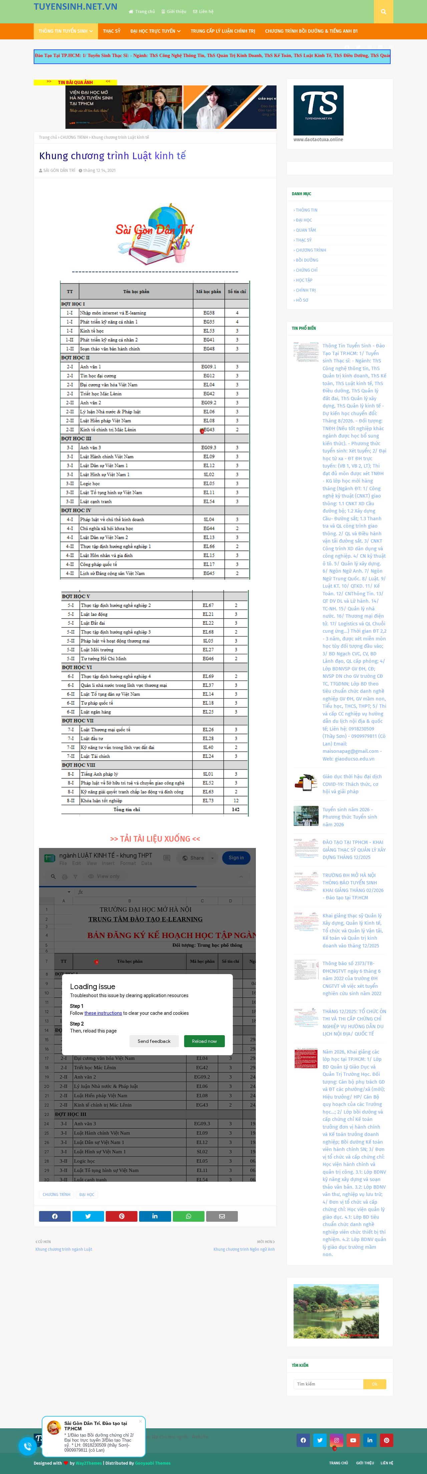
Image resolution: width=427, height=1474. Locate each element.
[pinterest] (380, 47)
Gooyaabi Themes (152, 1463)
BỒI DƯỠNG (307, 260)
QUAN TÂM (306, 230)
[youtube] (353, 1440)
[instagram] (369, 47)
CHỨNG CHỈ (307, 270)
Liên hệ (206, 11)
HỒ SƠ (302, 300)
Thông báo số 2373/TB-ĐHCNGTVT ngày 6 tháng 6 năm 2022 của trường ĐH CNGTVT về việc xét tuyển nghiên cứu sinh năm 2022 (352, 978)
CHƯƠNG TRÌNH (74, 137)
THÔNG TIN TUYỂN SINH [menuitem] (63, 31)
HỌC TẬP (304, 280)
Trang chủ (145, 11)
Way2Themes (89, 1463)
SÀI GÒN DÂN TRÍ (59, 170)
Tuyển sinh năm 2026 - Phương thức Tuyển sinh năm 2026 (350, 817)
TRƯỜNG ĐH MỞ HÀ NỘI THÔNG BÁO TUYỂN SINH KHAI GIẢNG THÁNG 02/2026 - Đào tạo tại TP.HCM (353, 886)
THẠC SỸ (304, 240)
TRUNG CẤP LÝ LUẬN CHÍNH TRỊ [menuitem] (223, 31)
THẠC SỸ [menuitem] (111, 31)
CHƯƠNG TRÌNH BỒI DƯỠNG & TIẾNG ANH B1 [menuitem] (311, 31)
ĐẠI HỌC (86, 1194)
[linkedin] (370, 1440)
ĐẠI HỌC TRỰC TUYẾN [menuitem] (152, 31)
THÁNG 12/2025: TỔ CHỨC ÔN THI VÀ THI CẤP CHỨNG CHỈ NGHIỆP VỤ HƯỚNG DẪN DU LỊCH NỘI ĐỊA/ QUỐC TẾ (354, 1022)
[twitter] (358, 47)
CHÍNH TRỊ (306, 290)
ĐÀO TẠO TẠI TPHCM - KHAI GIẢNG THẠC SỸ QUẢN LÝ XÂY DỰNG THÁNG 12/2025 (354, 849)
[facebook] (347, 47)
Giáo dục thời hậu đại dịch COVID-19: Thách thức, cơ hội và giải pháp (352, 784)
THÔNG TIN (307, 210)
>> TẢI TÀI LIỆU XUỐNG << (155, 839)
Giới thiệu (176, 11)
